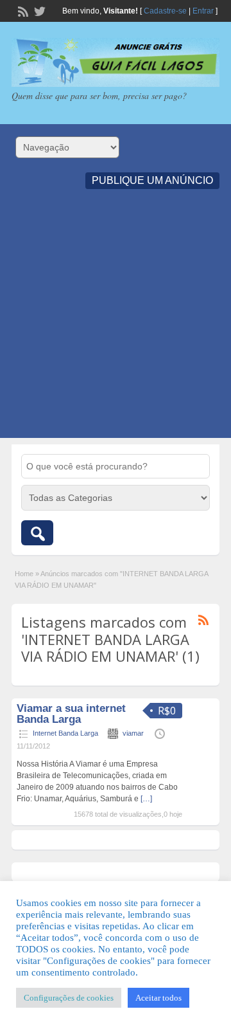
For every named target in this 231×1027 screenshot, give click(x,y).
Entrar (203, 10)
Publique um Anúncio (152, 180)
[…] (146, 798)
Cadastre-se (165, 10)
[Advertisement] (115, 322)
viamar (133, 733)
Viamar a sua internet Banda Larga (71, 713)
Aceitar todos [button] (158, 998)
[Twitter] (38, 10)
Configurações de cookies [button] (69, 998)
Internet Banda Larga (65, 733)
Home (24, 573)
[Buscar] (37, 532)
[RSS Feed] (22, 10)
